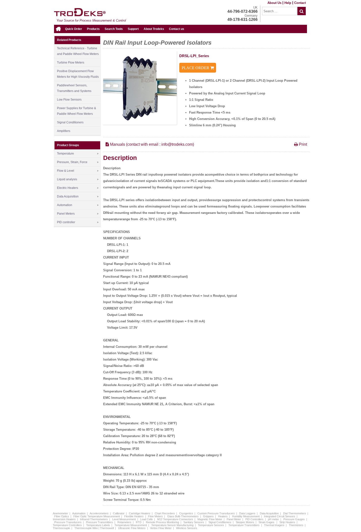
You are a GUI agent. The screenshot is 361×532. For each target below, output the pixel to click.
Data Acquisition (68, 196)
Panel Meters (66, 213)
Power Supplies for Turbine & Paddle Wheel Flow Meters (76, 111)
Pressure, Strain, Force (72, 162)
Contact (300, 2)
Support (133, 29)
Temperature (65, 153)
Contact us (176, 29)
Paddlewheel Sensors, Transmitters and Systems (74, 88)
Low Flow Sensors (69, 99)
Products (93, 29)
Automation (64, 205)
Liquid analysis (67, 179)
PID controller (66, 222)
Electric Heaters (67, 188)
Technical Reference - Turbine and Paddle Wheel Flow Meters (78, 51)
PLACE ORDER (196, 68)
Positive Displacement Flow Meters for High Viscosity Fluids (78, 73)
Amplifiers (63, 131)
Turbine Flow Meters (70, 62)
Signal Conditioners (70, 122)
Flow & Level (65, 170)
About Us (274, 2)
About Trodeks (154, 29)
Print (302, 144)
